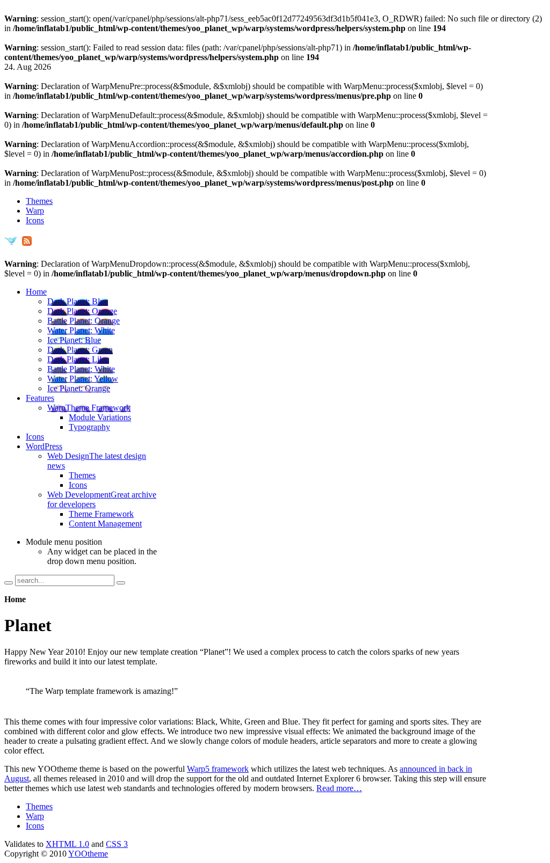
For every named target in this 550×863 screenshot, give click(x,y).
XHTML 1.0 (67, 844)
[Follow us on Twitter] (11, 244)
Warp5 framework (218, 768)
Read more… (339, 788)
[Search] (8, 582)
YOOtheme (88, 853)
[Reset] (121, 582)
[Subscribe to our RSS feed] (26, 244)
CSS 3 (117, 844)
